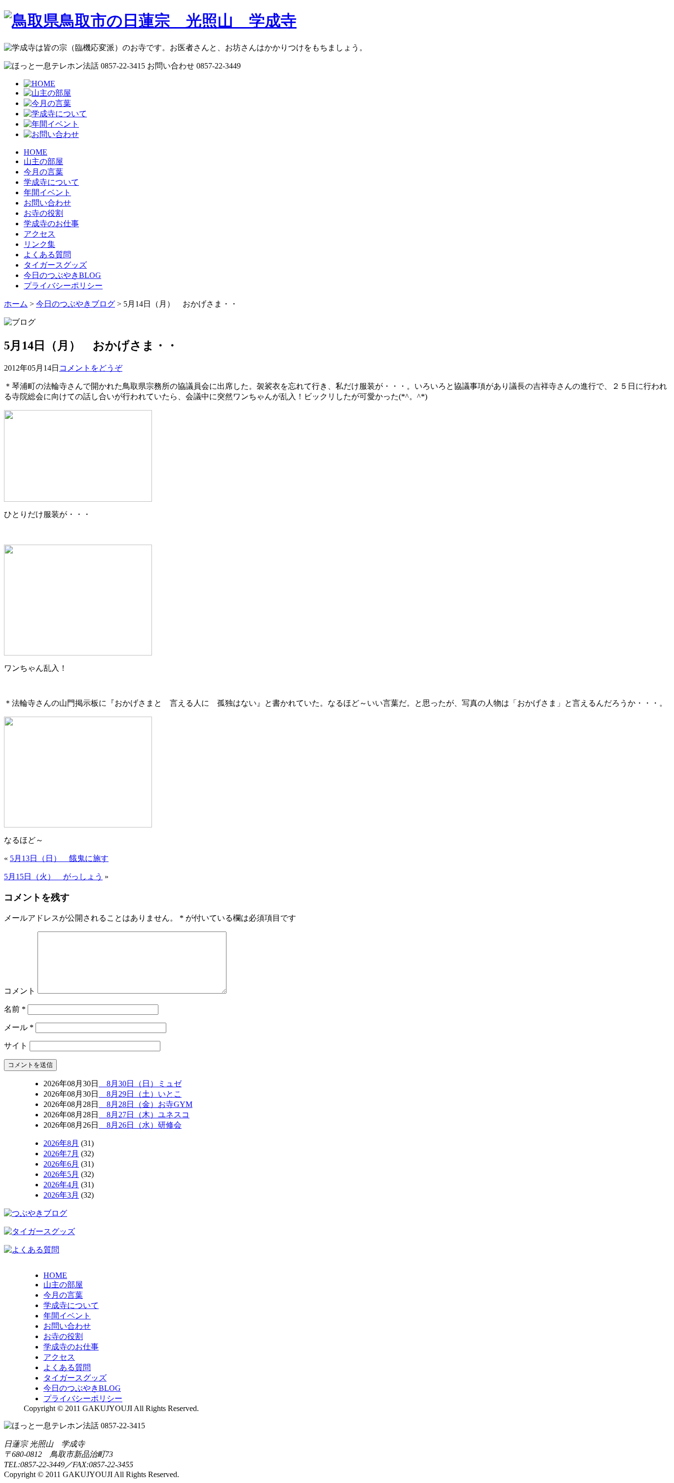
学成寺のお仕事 (51, 223)
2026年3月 (61, 1195)
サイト (16, 1045)
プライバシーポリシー (63, 285)
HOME (35, 152)
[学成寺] (150, 21)
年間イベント (47, 192)
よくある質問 (47, 254)
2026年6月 (61, 1164)
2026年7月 (61, 1153)
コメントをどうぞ (90, 368)
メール (19, 1027)
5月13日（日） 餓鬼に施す (59, 858)
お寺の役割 (43, 213)
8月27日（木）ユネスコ (144, 1114)
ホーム (16, 304)
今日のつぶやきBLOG (62, 275)
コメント (20, 991)
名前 (15, 1009)
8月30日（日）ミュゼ (140, 1083)
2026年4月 (61, 1184)
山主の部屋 (43, 161)
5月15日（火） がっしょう (53, 876)
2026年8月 (61, 1143)
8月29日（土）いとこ (140, 1094)
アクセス (39, 234)
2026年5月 (61, 1174)
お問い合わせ (47, 203)
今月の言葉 (43, 172)
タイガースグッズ (55, 265)
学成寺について (51, 182)
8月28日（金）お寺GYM (145, 1104)
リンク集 (39, 244)
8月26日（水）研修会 (140, 1125)
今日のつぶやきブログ (75, 304)
